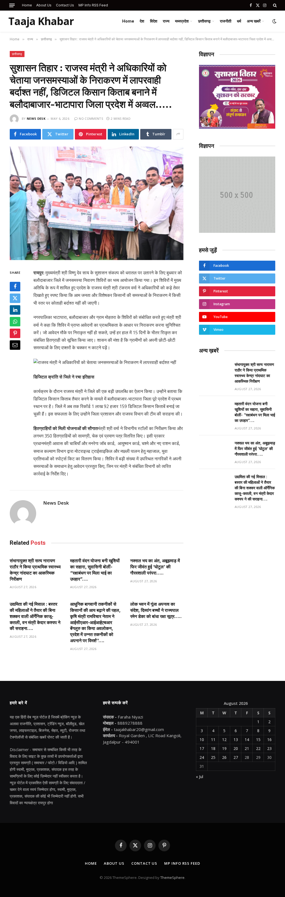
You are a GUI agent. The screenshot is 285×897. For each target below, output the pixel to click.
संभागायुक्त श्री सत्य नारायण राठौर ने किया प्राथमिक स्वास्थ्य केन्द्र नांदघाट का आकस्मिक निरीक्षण (35, 569)
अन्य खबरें (254, 21)
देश (142, 21)
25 (213, 757)
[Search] (274, 5)
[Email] (15, 345)
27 (236, 757)
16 (269, 739)
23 (269, 748)
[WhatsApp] (15, 321)
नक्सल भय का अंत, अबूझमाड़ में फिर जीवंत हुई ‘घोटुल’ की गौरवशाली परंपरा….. (155, 567)
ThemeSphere (172, 877)
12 (224, 739)
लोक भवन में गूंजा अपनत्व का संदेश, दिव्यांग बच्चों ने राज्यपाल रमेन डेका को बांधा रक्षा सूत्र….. (156, 610)
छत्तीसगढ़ (204, 21)
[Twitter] (15, 298)
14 (247, 739)
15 (258, 739)
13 (236, 739)
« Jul (199, 776)
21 (247, 748)
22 (258, 748)
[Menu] (12, 5)
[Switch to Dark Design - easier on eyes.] (274, 21)
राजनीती (225, 21)
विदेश (153, 21)
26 (224, 757)
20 (236, 748)
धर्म (239, 21)
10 (202, 739)
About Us (43, 5)
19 (224, 748)
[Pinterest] (15, 333)
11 (213, 739)
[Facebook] (15, 286)
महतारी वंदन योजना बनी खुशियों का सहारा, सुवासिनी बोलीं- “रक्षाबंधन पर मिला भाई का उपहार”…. (95, 569)
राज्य (166, 21)
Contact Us (65, 5)
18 (213, 748)
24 (202, 757)
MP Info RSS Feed (93, 5)
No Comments (91, 118)
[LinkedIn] (15, 310)
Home (27, 5)
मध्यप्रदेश (182, 21)
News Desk (36, 118)
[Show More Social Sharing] (178, 134)
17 (202, 748)
